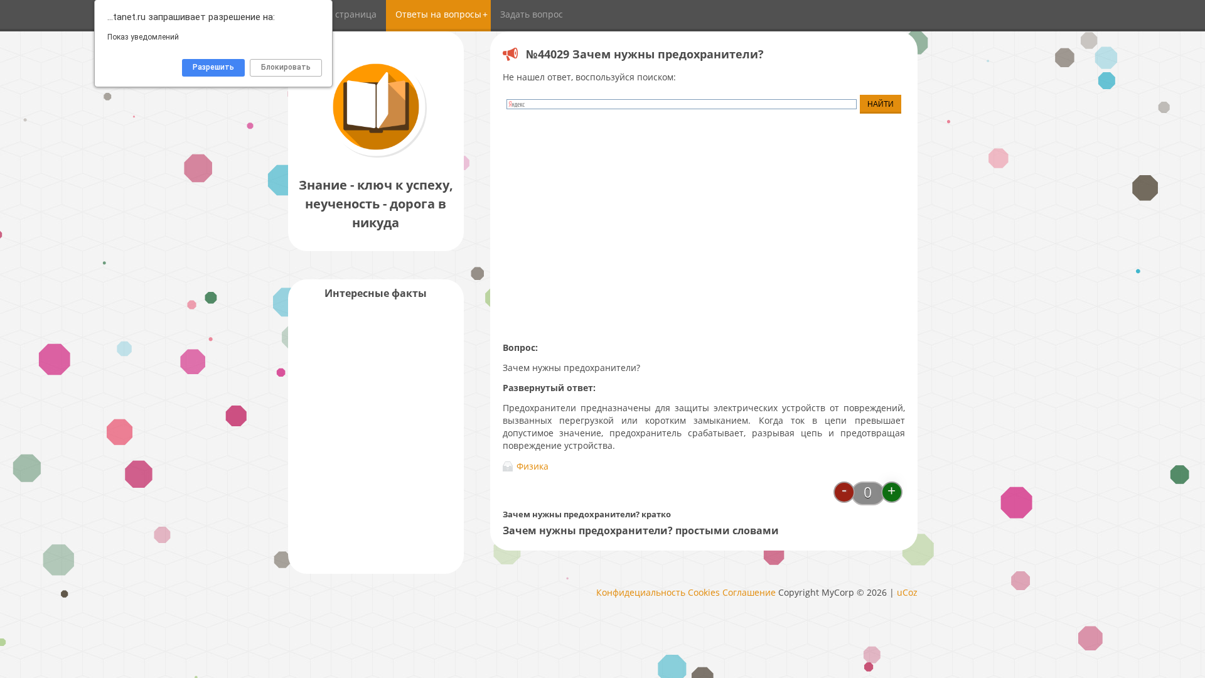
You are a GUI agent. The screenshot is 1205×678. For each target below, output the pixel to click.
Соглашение (749, 592)
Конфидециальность (640, 592)
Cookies (704, 592)
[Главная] (376, 157)
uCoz (907, 592)
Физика (533, 466)
